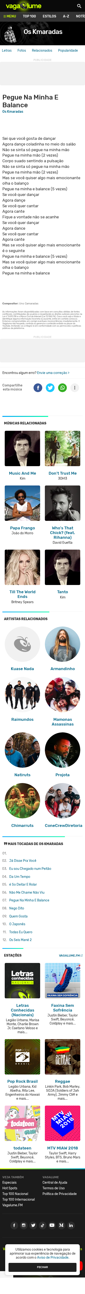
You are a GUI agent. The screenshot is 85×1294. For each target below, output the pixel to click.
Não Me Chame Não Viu (26, 893)
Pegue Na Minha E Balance (29, 900)
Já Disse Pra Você (22, 861)
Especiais (9, 1183)
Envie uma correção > (53, 373)
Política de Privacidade (59, 1194)
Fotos (21, 51)
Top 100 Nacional (15, 1194)
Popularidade (68, 51)
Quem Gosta (18, 916)
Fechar (42, 1267)
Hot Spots (9, 1188)
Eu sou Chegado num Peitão (30, 869)
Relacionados (42, 51)
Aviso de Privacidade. (53, 1258)
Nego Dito (16, 908)
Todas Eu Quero (20, 932)
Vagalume (23, 6)
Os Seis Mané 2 (20, 940)
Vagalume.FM (69, 955)
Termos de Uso (53, 1188)
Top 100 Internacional (18, 1200)
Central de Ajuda (54, 1183)
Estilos (49, 16)
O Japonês (17, 924)
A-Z (66, 16)
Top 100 (29, 16)
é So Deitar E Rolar (23, 885)
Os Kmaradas (43, 32)
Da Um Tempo (19, 877)
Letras (7, 51)
